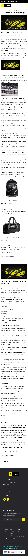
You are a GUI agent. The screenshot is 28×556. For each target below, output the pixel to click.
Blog (11, 529)
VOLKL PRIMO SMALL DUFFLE (12, 237)
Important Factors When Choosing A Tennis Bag (13, 282)
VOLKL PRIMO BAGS (12, 200)
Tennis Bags (10, 256)
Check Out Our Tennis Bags (7, 252)
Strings (5, 538)
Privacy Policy (20, 536)
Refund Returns (20, 534)
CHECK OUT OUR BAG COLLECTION (9, 451)
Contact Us (12, 538)
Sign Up (23, 519)
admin (4, 35)
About (18, 529)
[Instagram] (4, 499)
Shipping (12, 535)
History (18, 531)
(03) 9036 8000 (13, 491)
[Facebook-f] (8, 499)
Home (10, 10)
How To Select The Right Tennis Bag (13, 32)
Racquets (5, 529)
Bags (4, 531)
